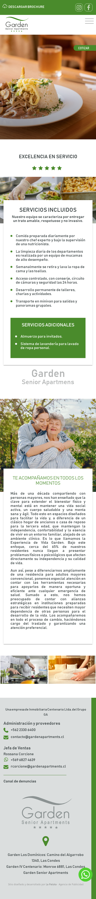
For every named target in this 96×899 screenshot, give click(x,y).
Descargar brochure (26, 7)
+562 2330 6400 (23, 730)
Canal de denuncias (19, 781)
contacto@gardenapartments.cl (37, 737)
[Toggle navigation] (89, 21)
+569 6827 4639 (23, 760)
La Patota (51, 884)
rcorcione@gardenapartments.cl (38, 766)
